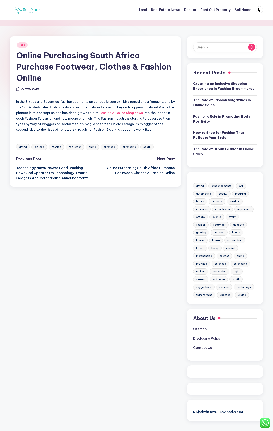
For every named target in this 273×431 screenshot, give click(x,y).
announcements (221, 185)
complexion (222, 209)
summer (224, 287)
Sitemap (200, 329)
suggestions (204, 287)
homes (200, 240)
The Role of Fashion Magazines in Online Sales (222, 102)
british (200, 201)
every (232, 216)
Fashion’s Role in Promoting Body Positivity (221, 119)
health (236, 232)
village (242, 294)
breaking (240, 193)
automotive (203, 193)
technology (244, 287)
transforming (204, 294)
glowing (201, 232)
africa (23, 146)
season (200, 279)
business (217, 201)
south (147, 146)
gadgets (238, 224)
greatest (219, 232)
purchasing (129, 146)
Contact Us (202, 347)
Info (22, 44)
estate (200, 216)
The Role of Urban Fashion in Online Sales (223, 151)
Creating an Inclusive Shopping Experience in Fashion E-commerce (224, 86)
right (237, 271)
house (216, 240)
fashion (56, 146)
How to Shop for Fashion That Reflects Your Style (218, 135)
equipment (244, 209)
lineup (215, 248)
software (219, 279)
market (230, 248)
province (201, 263)
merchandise (204, 255)
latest (200, 248)
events (216, 216)
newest (224, 255)
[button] (251, 47)
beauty (223, 193)
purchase (109, 146)
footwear (75, 146)
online (92, 146)
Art (241, 185)
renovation (219, 271)
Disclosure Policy (207, 338)
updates (225, 294)
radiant (200, 271)
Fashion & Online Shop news (121, 113)
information (234, 240)
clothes (39, 146)
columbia (202, 209)
